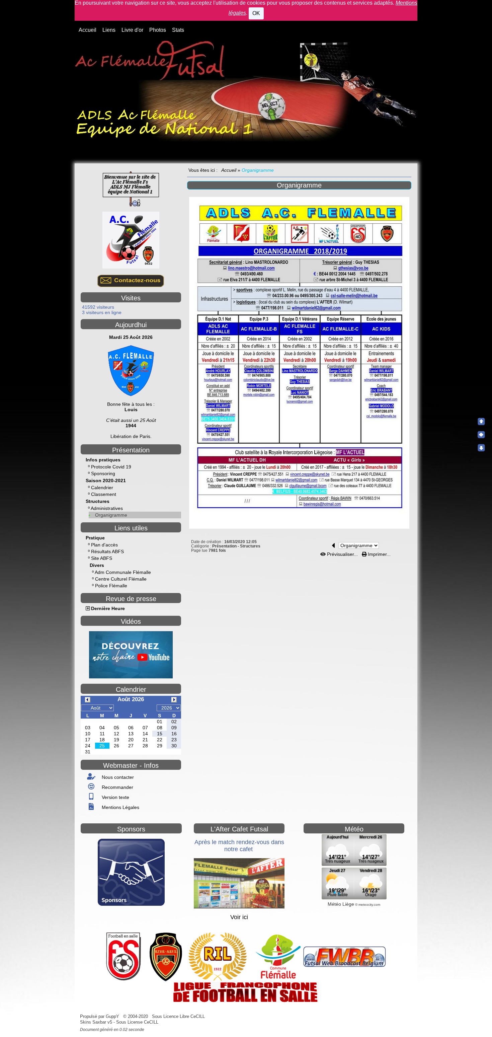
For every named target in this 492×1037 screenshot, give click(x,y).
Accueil (229, 170)
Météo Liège (341, 904)
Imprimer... (378, 554)
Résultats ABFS (107, 551)
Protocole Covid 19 (111, 466)
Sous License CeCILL (137, 1022)
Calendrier (102, 487)
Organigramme (111, 515)
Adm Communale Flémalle (123, 572)
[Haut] (481, 422)
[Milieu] (481, 435)
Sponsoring (103, 473)
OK (256, 13)
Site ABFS (101, 558)
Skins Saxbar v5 (96, 1022)
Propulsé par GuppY (100, 1016)
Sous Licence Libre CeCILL (179, 1016)
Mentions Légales (119, 807)
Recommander (116, 787)
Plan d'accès (104, 544)
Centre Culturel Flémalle (121, 579)
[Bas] (481, 448)
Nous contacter (117, 777)
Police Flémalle (111, 585)
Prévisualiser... (342, 554)
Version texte (114, 797)
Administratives (107, 508)
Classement (103, 494)
